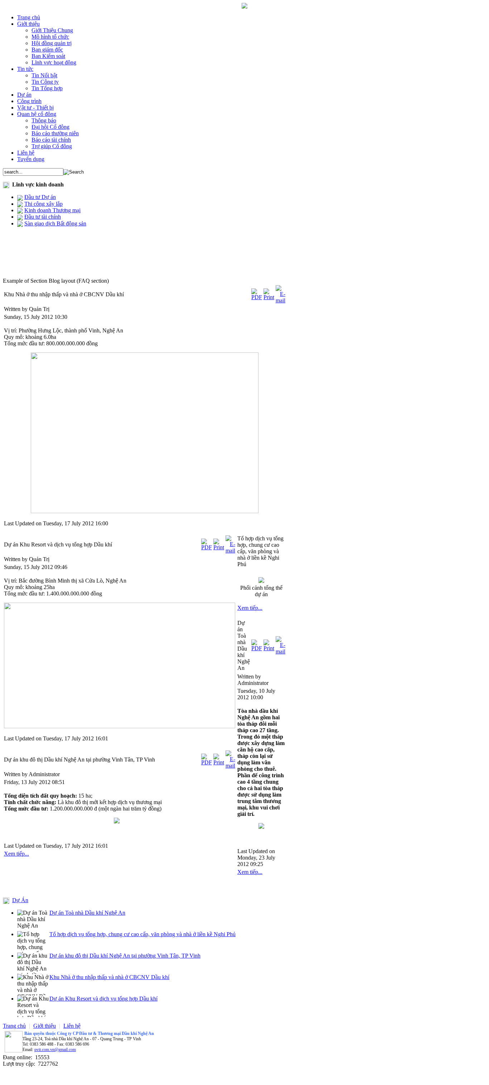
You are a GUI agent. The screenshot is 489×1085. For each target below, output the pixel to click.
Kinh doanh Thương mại (52, 210)
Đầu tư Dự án (40, 197)
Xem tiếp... (16, 854)
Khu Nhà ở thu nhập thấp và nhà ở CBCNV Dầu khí (109, 977)
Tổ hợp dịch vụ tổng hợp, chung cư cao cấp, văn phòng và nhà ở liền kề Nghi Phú (142, 934)
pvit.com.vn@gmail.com (55, 1049)
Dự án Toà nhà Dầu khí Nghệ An (87, 913)
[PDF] (256, 297)
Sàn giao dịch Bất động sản (55, 223)
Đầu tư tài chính (42, 217)
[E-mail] (280, 300)
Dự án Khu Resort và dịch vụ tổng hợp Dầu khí (103, 999)
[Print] (268, 297)
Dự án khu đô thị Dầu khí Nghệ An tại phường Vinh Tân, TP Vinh (124, 956)
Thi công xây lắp (43, 204)
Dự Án (20, 900)
